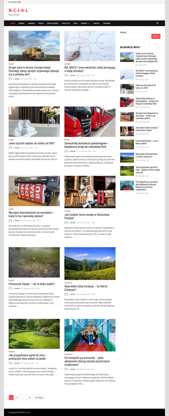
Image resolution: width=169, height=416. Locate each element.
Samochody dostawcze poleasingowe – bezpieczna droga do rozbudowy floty (86, 145)
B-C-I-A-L (18, 10)
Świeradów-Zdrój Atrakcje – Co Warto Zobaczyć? (147, 155)
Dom (75, 23)
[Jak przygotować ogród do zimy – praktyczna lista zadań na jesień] (127, 167)
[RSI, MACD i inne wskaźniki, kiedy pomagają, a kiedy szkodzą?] (127, 71)
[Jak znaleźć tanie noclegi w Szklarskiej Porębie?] (127, 128)
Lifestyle (66, 23)
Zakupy (96, 23)
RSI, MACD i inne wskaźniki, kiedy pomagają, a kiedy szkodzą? (147, 73)
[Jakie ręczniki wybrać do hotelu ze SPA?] (127, 85)
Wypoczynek (52, 23)
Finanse (31, 23)
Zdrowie (106, 23)
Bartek (17, 79)
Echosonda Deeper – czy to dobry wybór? (32, 284)
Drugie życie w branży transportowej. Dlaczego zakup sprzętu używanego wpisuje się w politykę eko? (34, 71)
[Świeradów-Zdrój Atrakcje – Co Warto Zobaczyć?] (127, 154)
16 (30, 397)
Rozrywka (68, 354)
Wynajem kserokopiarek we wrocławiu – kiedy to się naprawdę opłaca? (31, 214)
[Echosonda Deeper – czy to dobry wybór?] (127, 141)
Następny (39, 397)
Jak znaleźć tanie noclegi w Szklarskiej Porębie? (147, 128)
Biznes (21, 23)
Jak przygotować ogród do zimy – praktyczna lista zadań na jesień (28, 357)
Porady (84, 23)
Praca (41, 23)
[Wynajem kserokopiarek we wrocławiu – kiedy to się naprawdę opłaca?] (127, 113)
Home (12, 23)
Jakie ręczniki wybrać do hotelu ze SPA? (31, 143)
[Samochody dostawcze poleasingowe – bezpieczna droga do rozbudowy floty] (127, 98)
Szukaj (123, 32)
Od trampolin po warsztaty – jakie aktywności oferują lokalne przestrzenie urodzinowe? (87, 361)
